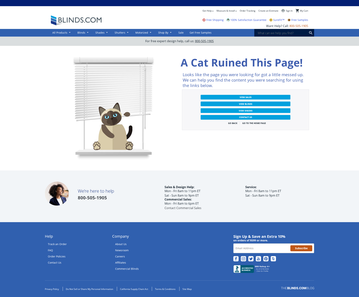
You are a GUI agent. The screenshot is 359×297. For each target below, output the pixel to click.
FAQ (50, 250)
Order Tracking (247, 10)
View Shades (245, 110)
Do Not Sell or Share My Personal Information (89, 289)
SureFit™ (279, 19)
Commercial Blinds (127, 268)
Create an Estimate (268, 10)
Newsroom (122, 250)
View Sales (245, 97)
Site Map (187, 289)
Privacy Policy (52, 289)
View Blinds (245, 103)
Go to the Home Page (254, 123)
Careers (120, 256)
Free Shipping (215, 19)
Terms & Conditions (165, 289)
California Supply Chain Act (134, 289)
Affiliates (120, 262)
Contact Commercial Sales (183, 208)
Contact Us (245, 117)
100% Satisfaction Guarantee (248, 19)
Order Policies (56, 256)
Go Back (232, 123)
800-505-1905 (204, 41)
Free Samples (299, 19)
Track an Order (57, 244)
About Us (121, 244)
